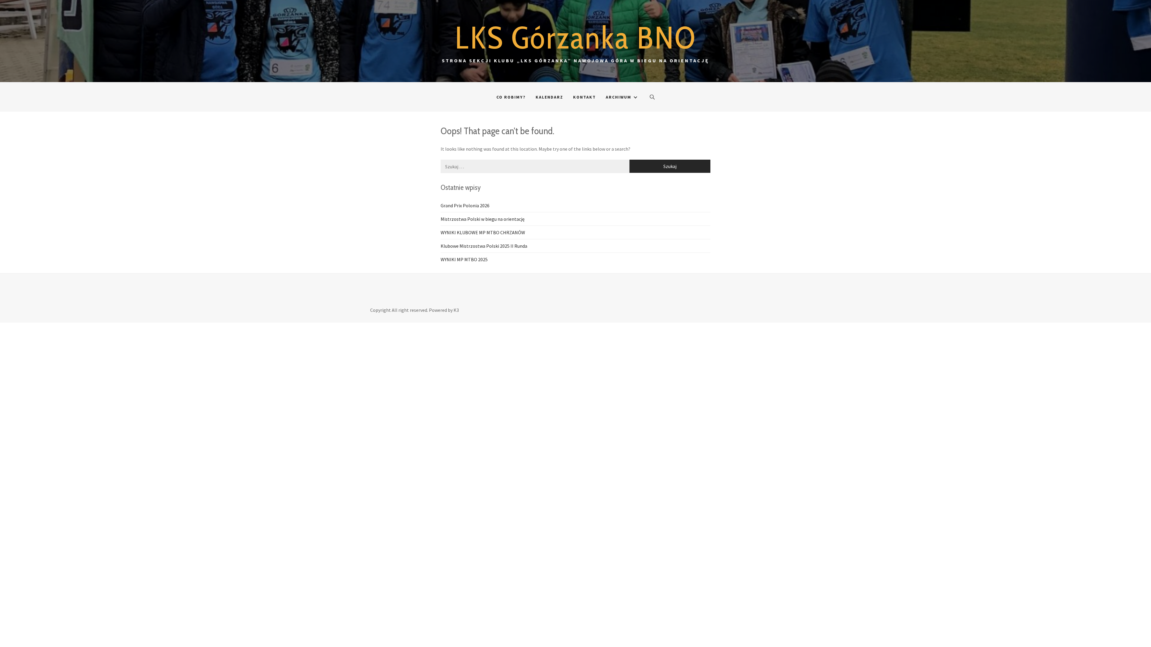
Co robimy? (511, 97)
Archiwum (618, 97)
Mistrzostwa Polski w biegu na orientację (483, 219)
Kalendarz (549, 97)
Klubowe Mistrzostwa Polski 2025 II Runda (484, 246)
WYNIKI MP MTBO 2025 (464, 259)
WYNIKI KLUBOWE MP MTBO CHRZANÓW (483, 232)
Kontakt (584, 97)
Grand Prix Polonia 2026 (465, 205)
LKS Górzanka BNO (575, 37)
